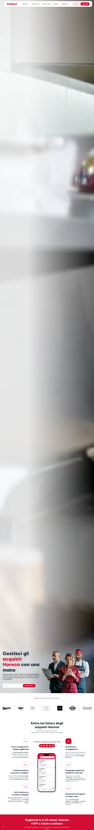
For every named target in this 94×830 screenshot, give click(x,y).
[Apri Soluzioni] (28, 4)
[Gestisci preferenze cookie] (2, 827)
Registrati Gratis (29, 685)
